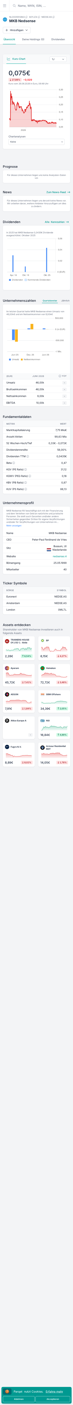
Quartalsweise (50, 300)
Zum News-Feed (56, 192)
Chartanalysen (17, 136)
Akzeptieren (53, 1399)
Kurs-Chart (18, 58)
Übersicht (9, 39)
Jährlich (65, 300)
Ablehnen (19, 1399)
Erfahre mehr (54, 1391)
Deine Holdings (33, 39)
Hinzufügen (16, 30)
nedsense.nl (60, 556)
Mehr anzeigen (13, 525)
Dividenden (58, 39)
